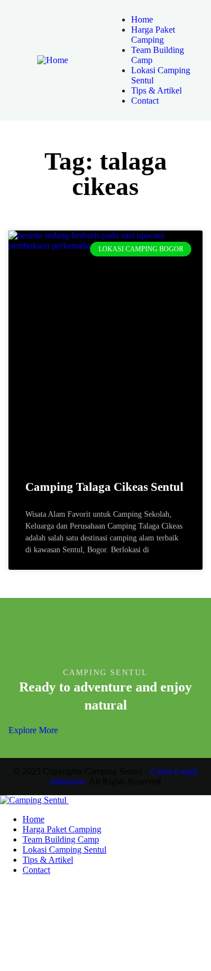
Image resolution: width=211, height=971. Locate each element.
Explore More (33, 730)
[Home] (52, 60)
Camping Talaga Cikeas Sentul (104, 487)
